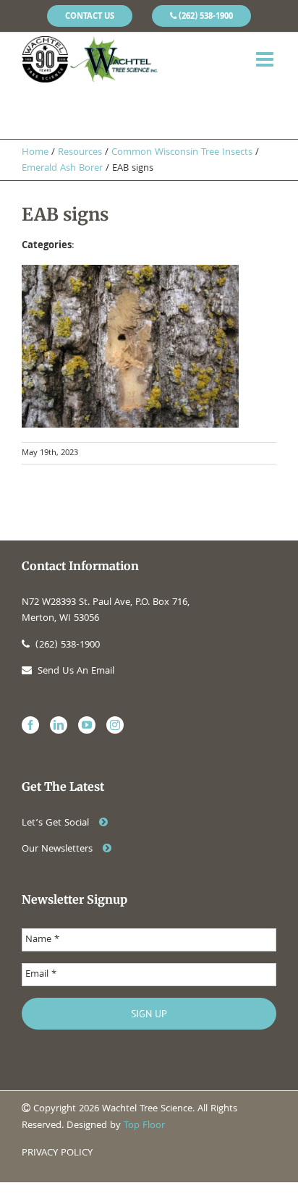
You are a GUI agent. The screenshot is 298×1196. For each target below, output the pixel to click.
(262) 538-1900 (67, 645)
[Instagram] (115, 725)
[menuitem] (90, 16)
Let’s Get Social (57, 823)
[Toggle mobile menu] (266, 59)
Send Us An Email (76, 671)
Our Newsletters (58, 849)
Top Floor (144, 1126)
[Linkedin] (58, 725)
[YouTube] (86, 725)
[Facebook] (30, 725)
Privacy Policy (57, 1153)
